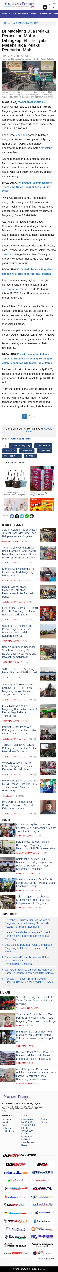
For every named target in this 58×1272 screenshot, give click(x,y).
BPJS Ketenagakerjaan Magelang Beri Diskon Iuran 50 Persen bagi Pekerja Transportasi (20, 711)
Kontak (5, 1122)
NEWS (4, 13)
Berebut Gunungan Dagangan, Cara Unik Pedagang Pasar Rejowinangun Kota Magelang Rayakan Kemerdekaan (19, 652)
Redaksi (5, 1125)
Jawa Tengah (27, 1142)
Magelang (21, 135)
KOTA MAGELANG (20, 13)
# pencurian (44, 450)
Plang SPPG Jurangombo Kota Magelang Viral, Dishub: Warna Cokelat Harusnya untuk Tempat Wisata (34, 1037)
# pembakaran (43, 445)
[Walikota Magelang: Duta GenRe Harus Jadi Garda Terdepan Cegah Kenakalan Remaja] (7, 885)
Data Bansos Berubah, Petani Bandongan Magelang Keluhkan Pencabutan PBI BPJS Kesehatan (35, 845)
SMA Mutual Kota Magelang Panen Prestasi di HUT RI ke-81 (20, 670)
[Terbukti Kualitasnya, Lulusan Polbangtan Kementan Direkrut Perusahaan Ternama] (48, 750)
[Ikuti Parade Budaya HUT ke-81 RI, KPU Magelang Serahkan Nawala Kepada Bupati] (48, 613)
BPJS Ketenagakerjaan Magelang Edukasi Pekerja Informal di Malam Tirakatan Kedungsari (36, 828)
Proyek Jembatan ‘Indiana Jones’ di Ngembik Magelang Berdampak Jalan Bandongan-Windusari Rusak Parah (27, 358)
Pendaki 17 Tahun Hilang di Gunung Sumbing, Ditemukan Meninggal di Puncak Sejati (27, 982)
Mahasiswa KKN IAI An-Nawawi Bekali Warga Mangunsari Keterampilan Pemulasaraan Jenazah (25, 961)
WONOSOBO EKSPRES (27, 1132)
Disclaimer (6, 1119)
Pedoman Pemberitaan (8, 1129)
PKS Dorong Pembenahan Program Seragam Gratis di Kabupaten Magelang (17, 805)
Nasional (25, 1145)
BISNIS (44, 1119)
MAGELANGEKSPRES (30, 102)
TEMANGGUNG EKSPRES (28, 1127)
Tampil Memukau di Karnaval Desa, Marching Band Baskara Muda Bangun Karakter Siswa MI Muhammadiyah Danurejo (19, 553)
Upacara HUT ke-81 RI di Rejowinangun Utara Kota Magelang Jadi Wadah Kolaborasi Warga (16, 631)
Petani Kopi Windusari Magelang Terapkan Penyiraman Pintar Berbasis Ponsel (18, 592)
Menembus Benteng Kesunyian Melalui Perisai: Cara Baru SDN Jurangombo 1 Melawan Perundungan (20, 786)
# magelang (26, 450)
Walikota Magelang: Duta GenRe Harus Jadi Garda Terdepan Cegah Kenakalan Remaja (36, 883)
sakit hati (7, 254)
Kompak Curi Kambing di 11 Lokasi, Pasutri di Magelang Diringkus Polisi (18, 572)
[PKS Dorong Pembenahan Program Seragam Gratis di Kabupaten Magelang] (48, 807)
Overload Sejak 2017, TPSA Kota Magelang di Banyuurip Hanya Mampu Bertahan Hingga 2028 (35, 1055)
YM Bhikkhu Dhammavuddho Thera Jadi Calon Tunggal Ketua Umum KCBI (27, 187)
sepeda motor (10, 289)
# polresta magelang (20, 445)
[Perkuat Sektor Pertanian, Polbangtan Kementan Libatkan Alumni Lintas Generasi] (48, 732)
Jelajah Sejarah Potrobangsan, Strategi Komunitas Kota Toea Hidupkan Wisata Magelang (19, 533)
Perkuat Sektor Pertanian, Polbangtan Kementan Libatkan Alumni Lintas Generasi (20, 730)
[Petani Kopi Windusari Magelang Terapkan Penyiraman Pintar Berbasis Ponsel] (48, 592)
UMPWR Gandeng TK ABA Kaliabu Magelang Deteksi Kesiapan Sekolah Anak (17, 766)
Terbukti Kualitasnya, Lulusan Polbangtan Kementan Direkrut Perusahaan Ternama (19, 748)
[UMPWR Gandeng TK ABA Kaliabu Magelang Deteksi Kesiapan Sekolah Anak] (48, 768)
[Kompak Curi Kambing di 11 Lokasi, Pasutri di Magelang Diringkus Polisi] (48, 574)
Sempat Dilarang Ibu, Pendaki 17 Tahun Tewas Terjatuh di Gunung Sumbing (35, 1000)
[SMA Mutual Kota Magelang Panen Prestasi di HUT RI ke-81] (48, 674)
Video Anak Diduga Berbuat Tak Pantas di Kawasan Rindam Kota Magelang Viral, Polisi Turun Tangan (36, 1018)
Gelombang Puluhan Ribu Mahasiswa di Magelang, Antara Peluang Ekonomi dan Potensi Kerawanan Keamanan (34, 864)
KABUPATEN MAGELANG (41, 13)
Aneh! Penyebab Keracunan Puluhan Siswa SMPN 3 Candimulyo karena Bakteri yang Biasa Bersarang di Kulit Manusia (36, 1074)
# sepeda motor (11, 455)
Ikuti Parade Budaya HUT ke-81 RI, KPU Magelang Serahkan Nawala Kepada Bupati (20, 611)
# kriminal (30, 455)
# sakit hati (9, 450)
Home (7, 23)
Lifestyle (45, 1122)
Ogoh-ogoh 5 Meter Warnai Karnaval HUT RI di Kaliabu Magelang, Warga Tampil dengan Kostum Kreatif (18, 689)
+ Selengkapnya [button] (46, 1258)
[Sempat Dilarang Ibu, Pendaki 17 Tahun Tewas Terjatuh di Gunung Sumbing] (7, 1003)
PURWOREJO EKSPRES (27, 1138)
